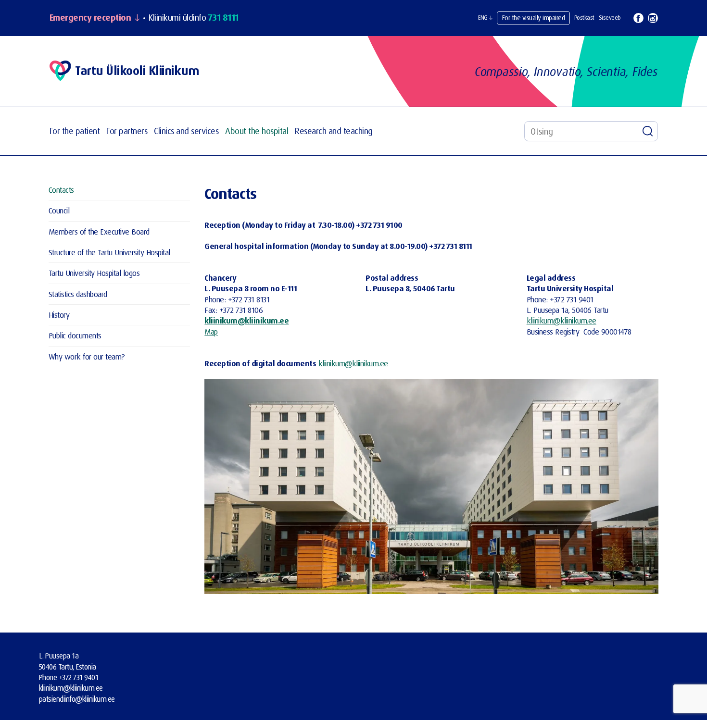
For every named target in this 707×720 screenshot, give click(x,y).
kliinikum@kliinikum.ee (246, 320)
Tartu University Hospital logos (94, 273)
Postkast (584, 17)
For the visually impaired (533, 17)
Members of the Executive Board (99, 231)
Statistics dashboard (78, 294)
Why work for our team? (87, 356)
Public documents (75, 335)
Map (211, 331)
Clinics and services (186, 131)
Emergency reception (90, 17)
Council (59, 210)
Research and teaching (334, 131)
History (59, 315)
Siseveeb (610, 17)
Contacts (61, 190)
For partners (126, 131)
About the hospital (256, 131)
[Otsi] (648, 131)
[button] (485, 17)
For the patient (75, 131)
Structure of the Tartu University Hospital (109, 252)
